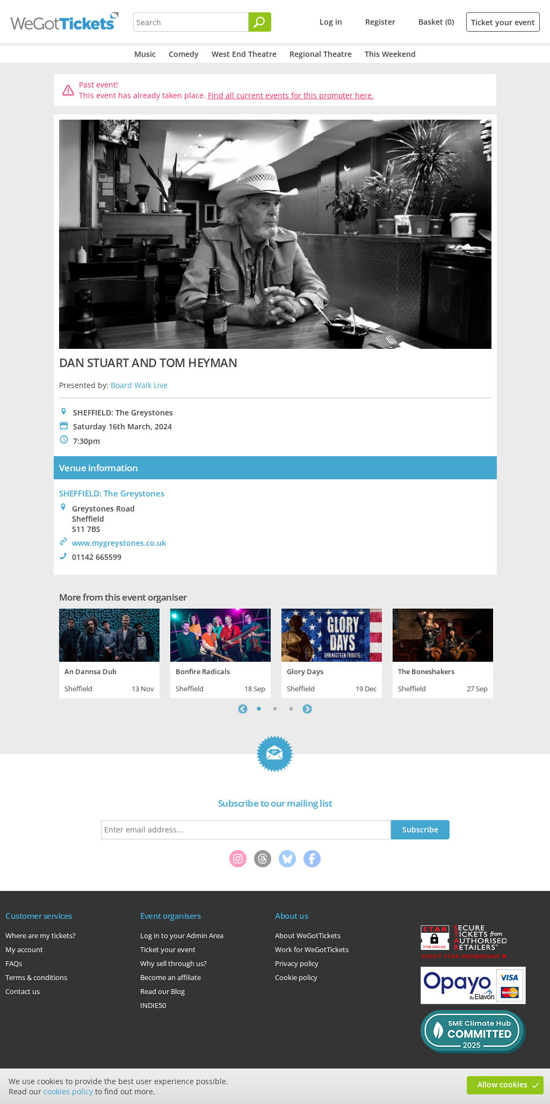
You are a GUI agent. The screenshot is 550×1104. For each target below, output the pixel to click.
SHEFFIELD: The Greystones (111, 493)
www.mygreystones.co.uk (119, 543)
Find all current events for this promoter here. (291, 95)
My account (24, 949)
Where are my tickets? (40, 935)
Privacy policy (297, 963)
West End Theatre (244, 54)
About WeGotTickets (308, 935)
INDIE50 (153, 1005)
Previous (242, 709)
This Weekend (390, 54)
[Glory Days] (331, 634)
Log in (331, 22)
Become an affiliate (170, 977)
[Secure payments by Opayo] (473, 1001)
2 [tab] (275, 709)
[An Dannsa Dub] (109, 634)
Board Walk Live (139, 385)
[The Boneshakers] (442, 634)
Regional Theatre (321, 54)
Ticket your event (503, 22)
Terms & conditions (36, 977)
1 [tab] (259, 709)
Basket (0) (436, 22)
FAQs (13, 963)
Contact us (22, 991)
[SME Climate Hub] (473, 1051)
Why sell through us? (173, 963)
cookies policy (68, 1091)
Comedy (184, 54)
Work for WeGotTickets (312, 949)
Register (380, 22)
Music (145, 54)
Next (307, 709)
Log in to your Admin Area (181, 935)
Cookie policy (296, 977)
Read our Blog (162, 991)
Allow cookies (502, 1084)
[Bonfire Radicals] (220, 634)
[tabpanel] (109, 652)
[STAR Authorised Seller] (463, 958)
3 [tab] (291, 709)
